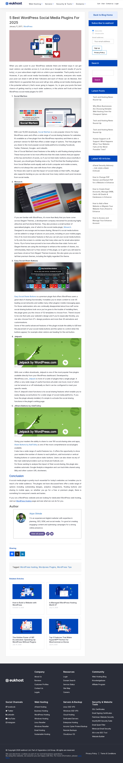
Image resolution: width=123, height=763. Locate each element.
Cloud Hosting (68, 715)
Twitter (10, 711)
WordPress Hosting (23, 501)
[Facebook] (12, 554)
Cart (98, 4)
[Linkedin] (22, 554)
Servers (48, 4)
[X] (17, 554)
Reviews (37, 680)
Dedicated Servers (70, 719)
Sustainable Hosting (42, 734)
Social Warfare (44, 132)
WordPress (28, 26)
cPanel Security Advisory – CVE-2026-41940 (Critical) (103, 168)
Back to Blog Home (103, 15)
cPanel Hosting (40, 707)
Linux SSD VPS (69, 707)
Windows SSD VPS (70, 711)
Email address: (98, 37)
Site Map (66, 688)
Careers (66, 692)
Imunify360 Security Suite (102, 721)
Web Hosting (35, 4)
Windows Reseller (41, 726)
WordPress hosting (28, 567)
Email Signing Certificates (102, 713)
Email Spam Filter (98, 725)
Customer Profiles (41, 684)
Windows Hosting (41, 719)
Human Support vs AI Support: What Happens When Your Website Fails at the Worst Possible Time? (103, 144)
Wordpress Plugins (47, 567)
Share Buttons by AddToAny (25, 444)
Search (95, 63)
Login (117, 4)
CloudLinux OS (69, 734)
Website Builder (98, 736)
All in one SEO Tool (99, 733)
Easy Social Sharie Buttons (25, 296)
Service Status (69, 684)
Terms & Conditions (108, 753)
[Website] (48, 534)
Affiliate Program (98, 684)
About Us (38, 677)
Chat (103, 4)
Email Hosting (39, 730)
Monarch (67, 227)
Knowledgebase (98, 680)
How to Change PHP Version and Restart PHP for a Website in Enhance (103, 180)
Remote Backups (70, 730)
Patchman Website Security (103, 717)
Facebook (11, 707)
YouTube (11, 719)
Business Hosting (41, 711)
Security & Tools (64, 4)
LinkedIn (10, 715)
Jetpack (32, 379)
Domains (80, 4)
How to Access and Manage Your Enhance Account (102, 220)
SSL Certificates (98, 709)
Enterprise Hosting (70, 722)
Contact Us (38, 688)
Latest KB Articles (101, 158)
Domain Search (69, 680)
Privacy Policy (91, 753)
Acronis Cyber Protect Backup (75, 726)
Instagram (11, 722)
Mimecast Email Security (101, 729)
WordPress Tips (64, 567)
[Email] (52, 534)
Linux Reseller (40, 722)
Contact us (109, 4)
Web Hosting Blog (99, 677)
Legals (37, 692)
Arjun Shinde (35, 513)
